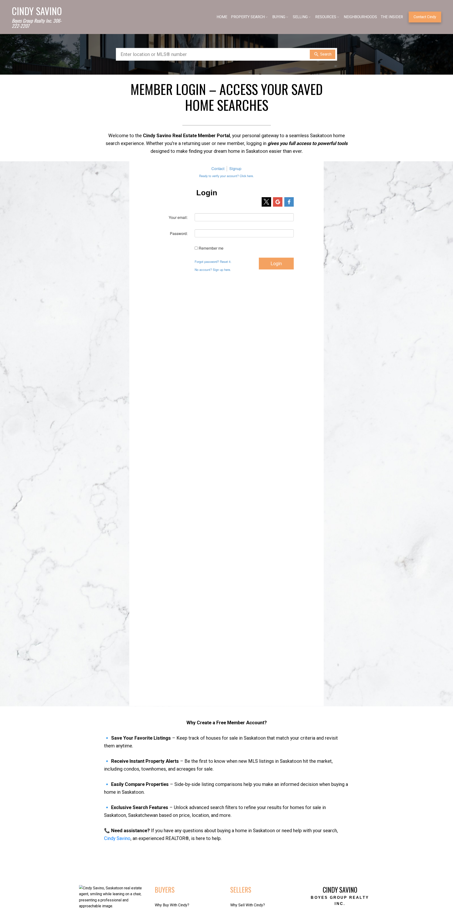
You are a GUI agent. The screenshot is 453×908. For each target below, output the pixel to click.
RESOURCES (325, 17)
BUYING (278, 17)
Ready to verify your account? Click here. (226, 176)
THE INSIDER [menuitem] (392, 17)
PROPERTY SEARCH (248, 17)
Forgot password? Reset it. (213, 262)
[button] (425, 17)
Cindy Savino (117, 838)
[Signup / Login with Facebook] (289, 202)
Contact (217, 168)
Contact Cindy (425, 17)
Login (276, 263)
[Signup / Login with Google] (277, 202)
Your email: (178, 217)
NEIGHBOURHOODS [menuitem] (360, 17)
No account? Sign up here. (213, 270)
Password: (179, 233)
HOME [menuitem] (222, 17)
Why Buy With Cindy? (172, 905)
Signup (235, 168)
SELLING (300, 17)
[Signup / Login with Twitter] (266, 202)
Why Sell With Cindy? (247, 905)
